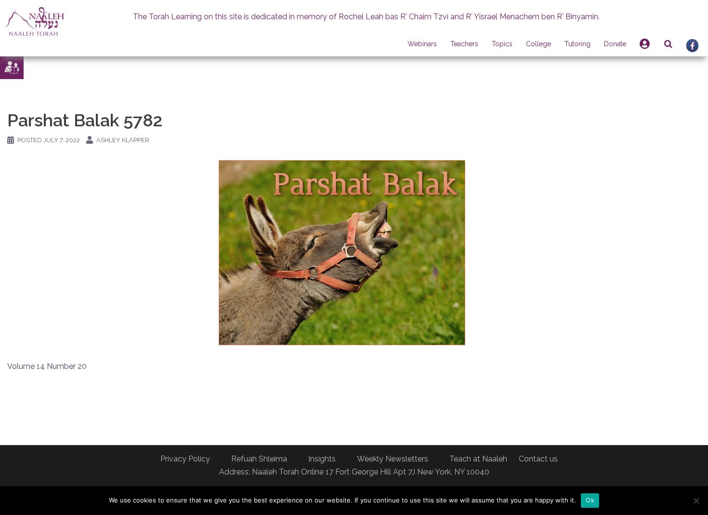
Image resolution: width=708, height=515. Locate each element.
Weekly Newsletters (392, 458)
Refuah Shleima (259, 458)
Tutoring (577, 44)
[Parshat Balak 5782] (342, 252)
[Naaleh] (35, 21)
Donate (615, 44)
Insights (322, 458)
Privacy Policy (185, 458)
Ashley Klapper (122, 140)
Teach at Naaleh (478, 458)
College (538, 44)
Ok (590, 500)
